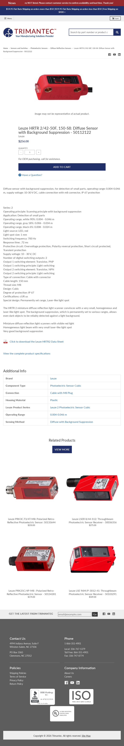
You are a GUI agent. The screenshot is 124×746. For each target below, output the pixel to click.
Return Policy (16, 683)
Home (5, 48)
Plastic (54, 400)
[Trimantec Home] (30, 33)
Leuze (21, 136)
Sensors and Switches (19, 48)
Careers (68, 676)
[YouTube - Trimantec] (114, 54)
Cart (117, 18)
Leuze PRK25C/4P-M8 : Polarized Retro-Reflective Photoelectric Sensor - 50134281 (31, 592)
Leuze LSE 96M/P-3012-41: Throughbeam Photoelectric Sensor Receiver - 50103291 (93, 592)
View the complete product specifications (26, 353)
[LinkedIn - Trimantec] (119, 54)
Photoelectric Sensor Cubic (65, 385)
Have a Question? (32, 175)
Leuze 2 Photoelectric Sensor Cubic (70, 407)
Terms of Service (18, 676)
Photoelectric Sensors (39, 48)
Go (95, 614)
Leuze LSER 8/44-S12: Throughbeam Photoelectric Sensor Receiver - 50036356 (93, 520)
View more (62, 449)
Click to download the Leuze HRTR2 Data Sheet (37, 341)
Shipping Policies (18, 673)
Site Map (86, 735)
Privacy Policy (16, 680)
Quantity (23, 148)
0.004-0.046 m (58, 414)
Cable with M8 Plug (61, 392)
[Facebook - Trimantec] (109, 54)
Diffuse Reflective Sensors (60, 48)
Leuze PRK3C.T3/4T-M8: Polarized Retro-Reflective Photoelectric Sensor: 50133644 (31, 520)
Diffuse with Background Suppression (71, 421)
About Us (69, 673)
